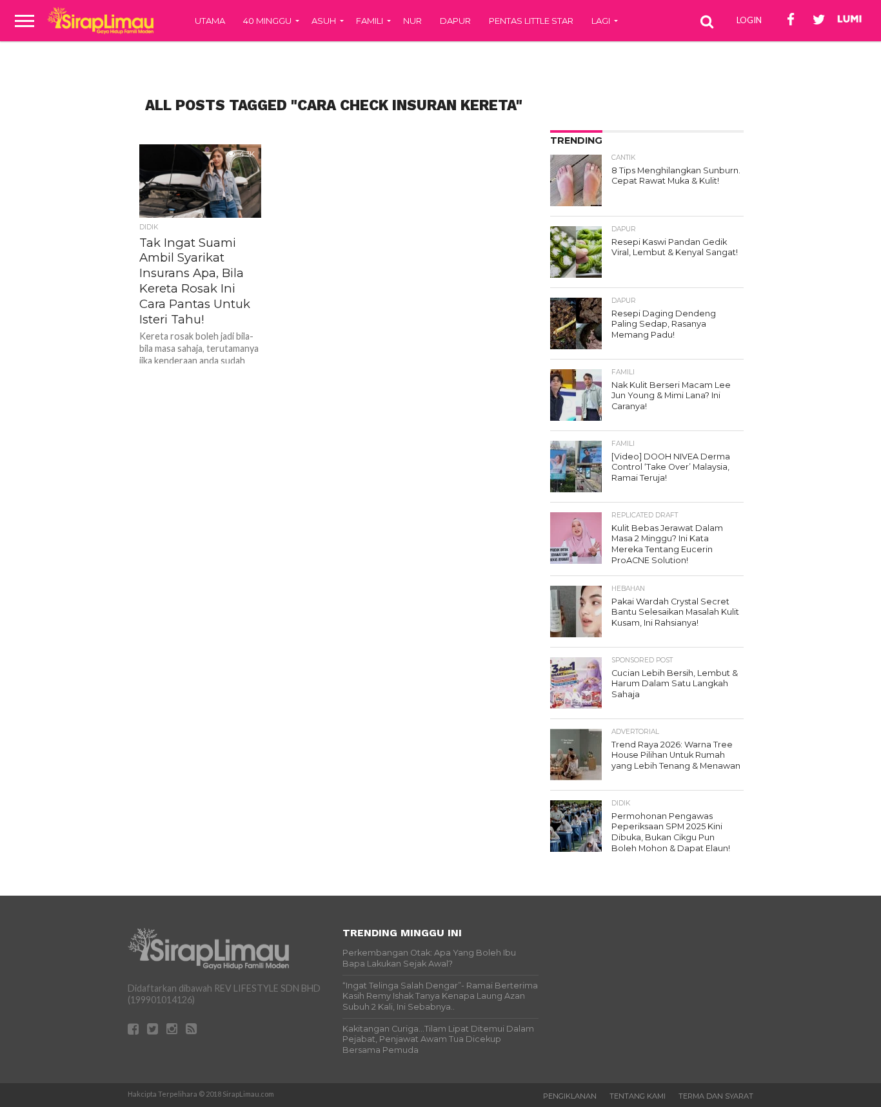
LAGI (600, 20)
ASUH (324, 20)
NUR (412, 20)
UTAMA (210, 20)
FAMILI (369, 20)
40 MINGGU (267, 20)
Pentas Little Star (531, 20)
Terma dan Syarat (715, 1096)
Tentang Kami (637, 1096)
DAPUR (455, 20)
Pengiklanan (570, 1096)
